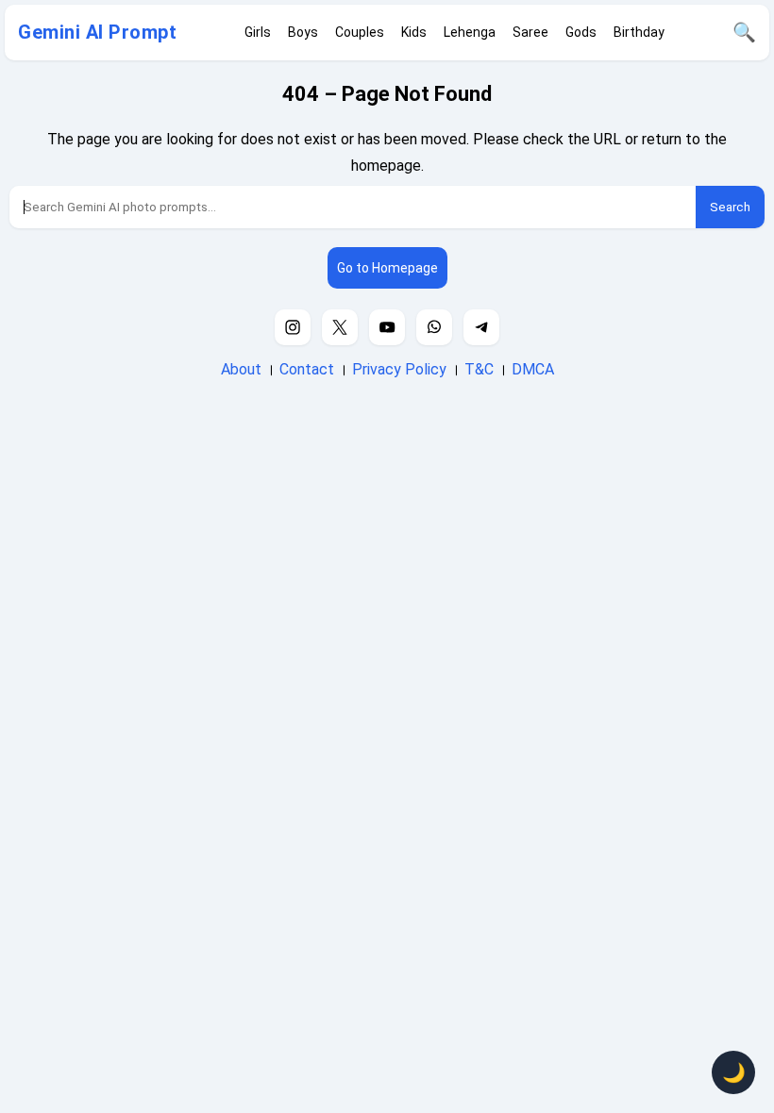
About (241, 369)
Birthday (639, 32)
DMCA (533, 369)
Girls (257, 32)
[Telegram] (481, 327)
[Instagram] (293, 327)
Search (730, 207)
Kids (414, 32)
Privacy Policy (399, 369)
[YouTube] (387, 327)
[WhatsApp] (434, 327)
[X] (340, 327)
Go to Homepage (387, 267)
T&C (479, 369)
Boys (303, 32)
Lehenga (470, 32)
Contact (306, 369)
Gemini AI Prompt (97, 32)
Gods (581, 32)
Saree (530, 32)
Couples (359, 32)
